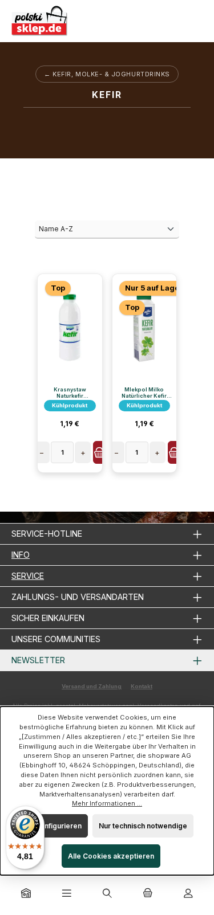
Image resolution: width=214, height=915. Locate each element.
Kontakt (141, 686)
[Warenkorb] (147, 893)
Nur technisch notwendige (143, 826)
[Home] (26, 894)
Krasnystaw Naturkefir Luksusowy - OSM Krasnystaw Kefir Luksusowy (69, 392)
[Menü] (66, 894)
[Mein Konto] (188, 894)
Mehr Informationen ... (107, 803)
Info (20, 554)
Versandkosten (158, 705)
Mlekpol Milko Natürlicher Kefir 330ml (144, 392)
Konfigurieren (58, 826)
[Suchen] (107, 894)
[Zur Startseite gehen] (39, 21)
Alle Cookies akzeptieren (111, 856)
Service (27, 576)
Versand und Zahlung (92, 686)
